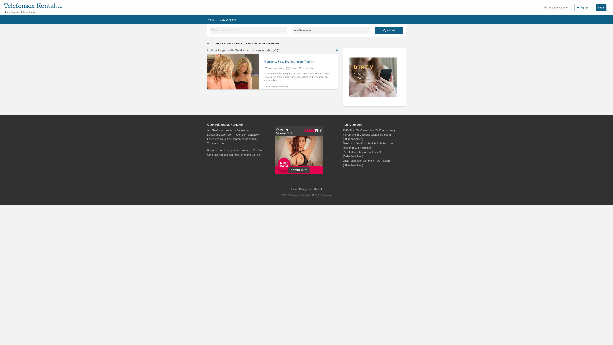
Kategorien (305, 189)
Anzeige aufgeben (558, 7)
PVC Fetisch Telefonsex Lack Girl (363, 152)
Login (601, 7)
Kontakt (318, 189)
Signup (584, 7)
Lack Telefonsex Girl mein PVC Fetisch (366, 160)
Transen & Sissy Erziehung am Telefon (289, 61)
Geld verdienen (228, 19)
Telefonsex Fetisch (276, 68)
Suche (390, 30)
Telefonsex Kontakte (33, 5)
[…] (279, 80)
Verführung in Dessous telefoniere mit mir (367, 134)
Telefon (294, 68)
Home (211, 19)
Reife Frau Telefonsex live (358, 130)
